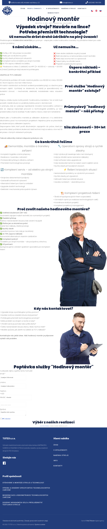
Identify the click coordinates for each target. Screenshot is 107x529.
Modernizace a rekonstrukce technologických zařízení (25, 496)
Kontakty (82, 8)
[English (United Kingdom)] (96, 11)
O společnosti (52, 8)
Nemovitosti (53, 13)
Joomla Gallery (44, 426)
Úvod (23, 8)
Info (56, 460)
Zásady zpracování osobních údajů (36, 521)
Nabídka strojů (68, 8)
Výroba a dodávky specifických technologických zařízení (26, 489)
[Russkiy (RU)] (100, 11)
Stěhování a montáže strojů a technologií (23, 483)
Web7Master (90, 521)
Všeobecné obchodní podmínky (13, 521)
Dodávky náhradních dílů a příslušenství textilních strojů (23, 503)
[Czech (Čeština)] (92, 11)
